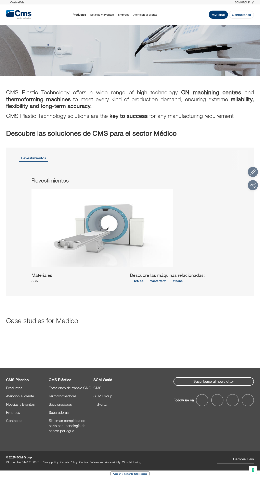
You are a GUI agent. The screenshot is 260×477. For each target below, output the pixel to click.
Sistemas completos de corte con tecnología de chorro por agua (67, 425)
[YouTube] (202, 400)
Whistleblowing (131, 462)
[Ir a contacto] (253, 172)
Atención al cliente (145, 14)
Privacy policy (50, 462)
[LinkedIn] (217, 400)
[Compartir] (253, 185)
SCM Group (102, 396)
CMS (97, 388)
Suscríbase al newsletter (213, 381)
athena (178, 281)
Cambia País (243, 459)
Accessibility (112, 462)
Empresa (123, 14)
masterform (158, 281)
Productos (79, 14)
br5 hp (139, 281)
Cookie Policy (68, 462)
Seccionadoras (60, 404)
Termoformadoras (63, 396)
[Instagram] (248, 400)
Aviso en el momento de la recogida (130, 474)
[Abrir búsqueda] (164, 14)
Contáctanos (241, 14)
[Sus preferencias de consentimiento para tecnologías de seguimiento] (253, 470)
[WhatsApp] (232, 400)
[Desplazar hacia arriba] (253, 452)
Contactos (14, 420)
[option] (33, 159)
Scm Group (242, 2)
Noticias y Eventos (102, 14)
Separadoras (59, 412)
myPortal (218, 14)
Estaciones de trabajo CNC (70, 388)
